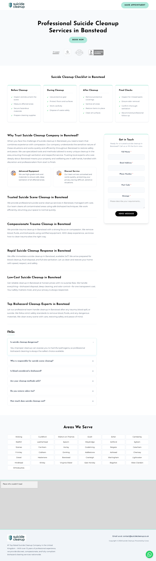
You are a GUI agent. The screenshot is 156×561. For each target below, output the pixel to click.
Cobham (42, 452)
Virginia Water (66, 463)
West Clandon (137, 463)
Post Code (126, 185)
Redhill (19, 442)
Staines (19, 447)
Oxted (18, 457)
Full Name (126, 152)
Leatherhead (42, 442)
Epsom (66, 442)
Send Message (126, 214)
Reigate (113, 447)
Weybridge (90, 442)
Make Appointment (135, 5)
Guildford (42, 437)
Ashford (113, 442)
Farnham (42, 447)
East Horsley (90, 463)
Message (126, 196)
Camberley (137, 437)
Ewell (90, 437)
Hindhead (19, 463)
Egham (137, 442)
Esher (113, 437)
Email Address (126, 163)
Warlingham (113, 457)
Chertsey (137, 452)
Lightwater (137, 457)
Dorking (66, 452)
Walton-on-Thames (66, 437)
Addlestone (90, 452)
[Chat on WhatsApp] (149, 554)
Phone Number (126, 174)
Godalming (90, 447)
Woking (18, 437)
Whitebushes (18, 468)
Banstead (66, 457)
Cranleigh (90, 457)
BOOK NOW (78, 40)
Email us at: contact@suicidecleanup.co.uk (130, 536)
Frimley (18, 452)
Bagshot (113, 463)
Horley (66, 447)
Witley (42, 463)
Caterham (137, 447)
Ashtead (113, 452)
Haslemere (42, 457)
